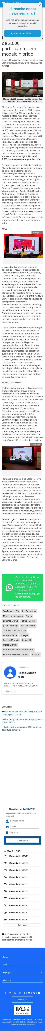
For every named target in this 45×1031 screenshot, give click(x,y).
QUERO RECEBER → (22, 33)
